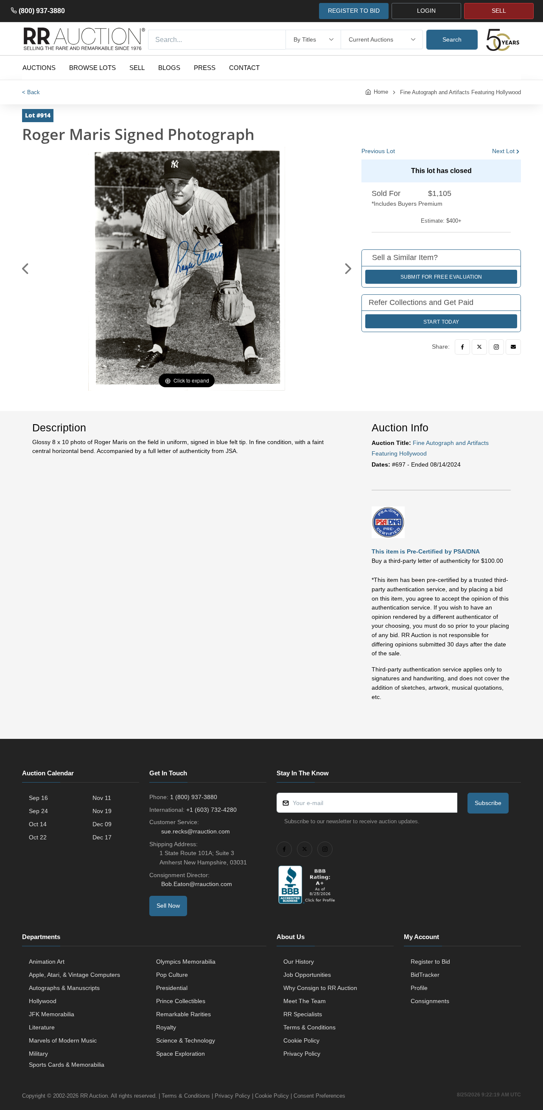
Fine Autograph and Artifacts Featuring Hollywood (460, 92)
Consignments (430, 1001)
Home (381, 92)
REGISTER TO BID (354, 10)
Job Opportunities (307, 974)
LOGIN (426, 10)
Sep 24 (38, 811)
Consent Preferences (319, 1096)
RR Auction (94, 1096)
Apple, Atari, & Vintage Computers (74, 974)
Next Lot (503, 151)
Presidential (172, 987)
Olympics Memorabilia (186, 961)
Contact (244, 67)
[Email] (513, 347)
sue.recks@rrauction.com (195, 831)
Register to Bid (430, 961)
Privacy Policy (301, 1053)
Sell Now (168, 905)
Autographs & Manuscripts (64, 987)
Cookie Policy (301, 1040)
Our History (298, 961)
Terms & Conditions (309, 1027)
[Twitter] (479, 347)
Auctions (39, 67)
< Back (31, 92)
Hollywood (42, 1001)
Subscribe (488, 803)
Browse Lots (92, 67)
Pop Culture (172, 974)
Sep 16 (38, 797)
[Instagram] (496, 347)
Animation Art (46, 961)
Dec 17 (102, 837)
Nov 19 (102, 811)
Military (38, 1053)
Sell (137, 67)
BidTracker (425, 974)
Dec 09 (102, 824)
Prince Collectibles (180, 1001)
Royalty (166, 1027)
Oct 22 (38, 837)
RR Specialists (302, 1014)
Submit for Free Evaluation (441, 277)
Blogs (169, 67)
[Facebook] (462, 347)
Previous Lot (378, 151)
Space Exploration (180, 1053)
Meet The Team (304, 1001)
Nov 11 (101, 797)
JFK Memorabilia (51, 1014)
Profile (419, 987)
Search (452, 39)
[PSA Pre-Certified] (388, 521)
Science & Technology (185, 1040)
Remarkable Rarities (183, 1014)
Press (205, 67)
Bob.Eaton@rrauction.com (196, 884)
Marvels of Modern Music (63, 1040)
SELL (499, 10)
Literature (42, 1027)
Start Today (441, 322)
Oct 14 (38, 824)
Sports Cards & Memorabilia (66, 1064)
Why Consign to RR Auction (320, 987)
